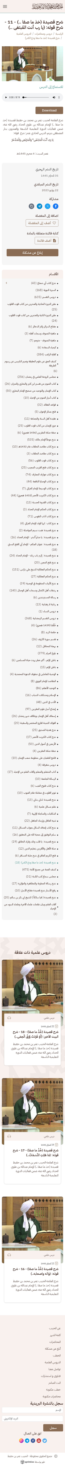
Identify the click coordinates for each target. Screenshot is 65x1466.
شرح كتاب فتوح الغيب (45, 786)
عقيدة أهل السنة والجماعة (43, 419)
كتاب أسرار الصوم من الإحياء (43, 398)
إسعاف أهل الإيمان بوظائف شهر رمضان (37, 716)
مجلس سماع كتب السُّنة (44, 876)
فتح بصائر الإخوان (47, 412)
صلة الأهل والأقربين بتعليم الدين (40, 849)
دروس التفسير (49, 297)
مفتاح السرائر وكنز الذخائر (44, 326)
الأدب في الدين (49, 702)
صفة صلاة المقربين (46, 751)
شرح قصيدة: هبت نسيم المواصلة (40, 530)
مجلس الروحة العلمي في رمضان (40, 377)
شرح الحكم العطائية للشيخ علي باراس (38, 569)
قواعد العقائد (50, 405)
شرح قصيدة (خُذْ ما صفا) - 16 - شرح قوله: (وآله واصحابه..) (35, 1271)
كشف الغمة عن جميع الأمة (43, 869)
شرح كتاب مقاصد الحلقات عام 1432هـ (37, 446)
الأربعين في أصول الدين (45, 744)
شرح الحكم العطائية (46, 576)
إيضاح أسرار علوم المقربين (44, 709)
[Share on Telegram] (39, 206)
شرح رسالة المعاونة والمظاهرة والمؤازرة (37, 883)
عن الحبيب (55, 1328)
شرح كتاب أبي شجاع (46, 283)
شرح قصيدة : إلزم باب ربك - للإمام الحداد (36, 555)
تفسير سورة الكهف (47, 639)
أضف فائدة (44, 240)
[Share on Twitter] (47, 206)
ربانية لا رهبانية (49, 604)
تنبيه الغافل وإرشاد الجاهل (43, 821)
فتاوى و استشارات (51, 1376)
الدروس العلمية (23, 34)
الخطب (57, 1355)
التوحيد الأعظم (49, 688)
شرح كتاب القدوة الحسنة (44, 502)
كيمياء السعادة (49, 347)
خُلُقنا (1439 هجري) (46, 625)
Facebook (33, 1440)
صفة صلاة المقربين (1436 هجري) (39, 433)
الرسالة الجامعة (48, 779)
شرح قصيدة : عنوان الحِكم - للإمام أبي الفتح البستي (32, 544)
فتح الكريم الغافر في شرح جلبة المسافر (38, 855)
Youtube (39, 1440)
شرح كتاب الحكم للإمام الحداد (42, 509)
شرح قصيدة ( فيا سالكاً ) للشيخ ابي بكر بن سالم (33, 897)
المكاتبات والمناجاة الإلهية (44, 814)
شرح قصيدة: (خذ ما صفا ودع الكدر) (42, 38)
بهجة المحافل (49, 646)
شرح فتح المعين (48, 562)
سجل (53, 1427)
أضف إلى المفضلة (40, 223)
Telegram (27, 1440)
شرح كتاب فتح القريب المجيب (41, 467)
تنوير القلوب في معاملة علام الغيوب (40, 793)
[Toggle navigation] (5, 6)
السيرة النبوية (50, 290)
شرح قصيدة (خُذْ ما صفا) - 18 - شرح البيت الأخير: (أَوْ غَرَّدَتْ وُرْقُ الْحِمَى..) (35, 1034)
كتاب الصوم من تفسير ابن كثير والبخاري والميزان (33, 384)
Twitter (44, 1440)
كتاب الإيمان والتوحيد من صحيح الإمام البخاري (34, 391)
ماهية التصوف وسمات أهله (42, 333)
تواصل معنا (55, 1369)
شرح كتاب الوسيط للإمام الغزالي (41, 488)
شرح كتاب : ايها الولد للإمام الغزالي (40, 523)
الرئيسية (59, 34)
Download (49, 110)
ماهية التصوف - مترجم (45, 340)
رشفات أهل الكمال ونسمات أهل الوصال (37, 590)
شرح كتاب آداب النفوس (45, 516)
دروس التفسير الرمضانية (44, 618)
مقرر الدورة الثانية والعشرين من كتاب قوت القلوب (32, 315)
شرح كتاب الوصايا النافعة (44, 481)
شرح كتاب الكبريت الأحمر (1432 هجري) (36, 495)
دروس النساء (49, 611)
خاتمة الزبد (51, 632)
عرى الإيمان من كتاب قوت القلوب (40, 426)
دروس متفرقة (49, 765)
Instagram (21, 1440)
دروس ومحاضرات (43, 34)
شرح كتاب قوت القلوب (45, 460)
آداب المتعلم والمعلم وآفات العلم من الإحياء (35, 772)
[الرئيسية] (47, 6)
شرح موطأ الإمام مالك (45, 440)
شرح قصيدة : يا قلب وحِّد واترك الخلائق (37, 842)
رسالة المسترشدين (47, 597)
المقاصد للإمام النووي (45, 681)
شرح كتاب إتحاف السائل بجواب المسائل (37, 828)
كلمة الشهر (55, 1335)
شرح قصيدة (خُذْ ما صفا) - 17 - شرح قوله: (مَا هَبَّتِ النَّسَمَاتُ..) (35, 1152)
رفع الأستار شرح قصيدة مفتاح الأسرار (38, 890)
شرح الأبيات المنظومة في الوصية (41, 583)
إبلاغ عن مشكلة (32, 252)
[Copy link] (31, 206)
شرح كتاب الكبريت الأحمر (44, 737)
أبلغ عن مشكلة (53, 1348)
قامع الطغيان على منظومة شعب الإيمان (37, 758)
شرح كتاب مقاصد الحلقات (43, 453)
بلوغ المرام (51, 653)
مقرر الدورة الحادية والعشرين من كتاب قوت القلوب (31, 304)
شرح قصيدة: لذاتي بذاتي (44, 800)
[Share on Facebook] (55, 206)
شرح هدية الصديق (47, 730)
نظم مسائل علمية (47, 807)
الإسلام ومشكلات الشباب (44, 695)
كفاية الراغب (50, 354)
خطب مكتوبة (53, 1389)
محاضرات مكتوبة (52, 1396)
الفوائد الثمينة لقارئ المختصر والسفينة (38, 723)
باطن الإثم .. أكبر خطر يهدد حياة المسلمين (36, 660)
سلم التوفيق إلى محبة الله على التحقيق (37, 835)
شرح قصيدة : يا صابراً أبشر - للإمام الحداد (36, 537)
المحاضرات (55, 1342)
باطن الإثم (51, 667)
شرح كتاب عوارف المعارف (44, 474)
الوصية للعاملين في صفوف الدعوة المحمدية (35, 674)
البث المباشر (55, 1383)
